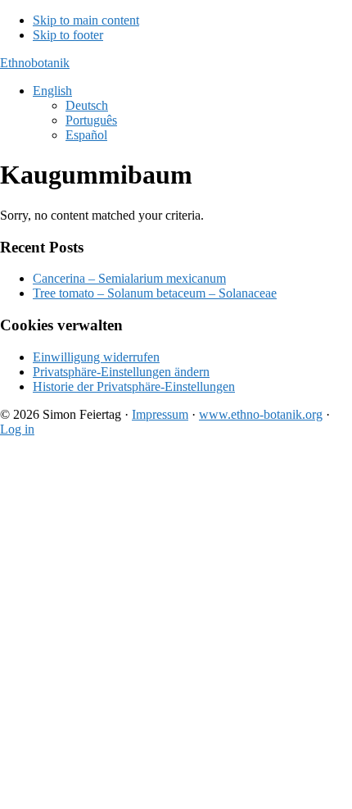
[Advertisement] (176, 626)
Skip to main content (86, 20)
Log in (17, 429)
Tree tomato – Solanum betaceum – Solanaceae (155, 293)
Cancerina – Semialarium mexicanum (129, 278)
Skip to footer (68, 35)
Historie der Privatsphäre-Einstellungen (134, 386)
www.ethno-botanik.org (261, 414)
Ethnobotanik (35, 63)
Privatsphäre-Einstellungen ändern (121, 372)
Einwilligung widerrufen (96, 357)
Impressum (160, 414)
